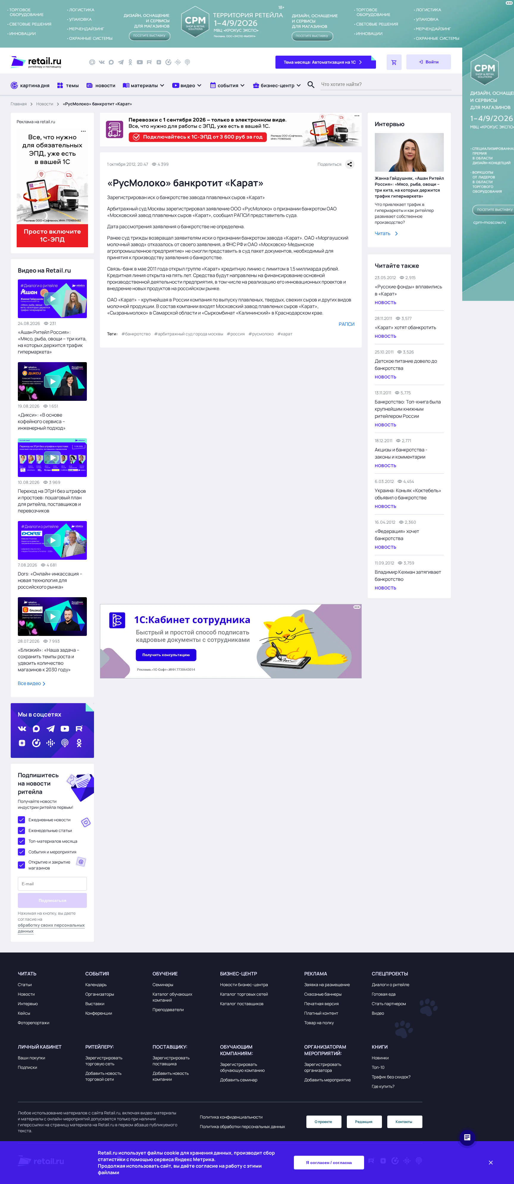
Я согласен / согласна (329, 1162)
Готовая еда (384, 994)
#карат (284, 334)
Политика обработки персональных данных (242, 1126)
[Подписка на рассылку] (92, 62)
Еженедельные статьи (50, 830)
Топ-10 (378, 1067)
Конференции (98, 1013)
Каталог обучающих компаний (172, 997)
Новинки (380, 1058)
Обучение (165, 973)
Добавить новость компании (171, 1076)
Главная (19, 104)
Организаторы (99, 994)
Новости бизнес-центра (244, 984)
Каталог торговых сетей (244, 994)
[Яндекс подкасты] (168, 62)
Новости (44, 104)
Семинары (163, 984)
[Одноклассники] (130, 62)
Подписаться (52, 900)
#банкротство (136, 334)
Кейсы (24, 1013)
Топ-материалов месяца (53, 841)
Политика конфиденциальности (231, 1117)
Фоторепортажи (33, 1022)
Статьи (25, 984)
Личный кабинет (40, 1047)
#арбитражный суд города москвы (188, 334)
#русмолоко (261, 334)
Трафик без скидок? (391, 1077)
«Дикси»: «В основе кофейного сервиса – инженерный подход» (42, 421)
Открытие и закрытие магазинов (49, 865)
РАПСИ (347, 324)
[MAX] (111, 62)
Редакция (363, 1121)
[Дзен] (159, 62)
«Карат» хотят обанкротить (405, 327)
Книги (380, 1047)
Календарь (95, 984)
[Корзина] (394, 62)
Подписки (27, 1067)
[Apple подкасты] (187, 62)
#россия (236, 334)
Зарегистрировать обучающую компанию (242, 1067)
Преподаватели (168, 1009)
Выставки (94, 1003)
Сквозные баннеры (322, 994)
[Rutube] (149, 62)
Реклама (315, 973)
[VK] (102, 62)
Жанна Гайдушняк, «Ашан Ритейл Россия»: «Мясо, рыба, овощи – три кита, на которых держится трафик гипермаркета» (409, 187)
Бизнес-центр (238, 973)
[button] (144, 85)
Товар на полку (319, 1022)
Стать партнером (389, 1003)
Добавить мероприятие (327, 1080)
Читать (383, 233)
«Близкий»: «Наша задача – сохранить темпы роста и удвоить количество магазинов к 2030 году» (48, 660)
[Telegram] (121, 62)
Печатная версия (321, 1003)
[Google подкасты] (178, 62)
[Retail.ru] (45, 62)
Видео (378, 1013)
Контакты (404, 1121)
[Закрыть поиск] (308, 90)
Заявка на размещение (327, 984)
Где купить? (383, 1086)
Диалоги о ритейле (390, 984)
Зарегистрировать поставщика (171, 1060)
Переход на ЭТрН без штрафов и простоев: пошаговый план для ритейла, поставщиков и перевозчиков (52, 501)
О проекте (323, 1121)
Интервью (28, 1003)
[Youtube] (140, 62)
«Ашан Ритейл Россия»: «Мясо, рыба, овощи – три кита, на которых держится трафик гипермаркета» (52, 342)
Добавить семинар (238, 1080)
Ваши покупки (31, 1058)
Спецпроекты (390, 973)
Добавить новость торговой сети (103, 1076)
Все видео (30, 683)
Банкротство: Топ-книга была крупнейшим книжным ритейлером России (408, 408)
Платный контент (321, 1013)
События (97, 973)
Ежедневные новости (49, 819)
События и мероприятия (52, 852)
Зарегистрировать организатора (322, 1067)
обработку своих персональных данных (51, 928)
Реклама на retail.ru (36, 121)
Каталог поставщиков (242, 1003)
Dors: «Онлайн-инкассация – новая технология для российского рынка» (50, 580)
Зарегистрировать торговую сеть (103, 1060)
